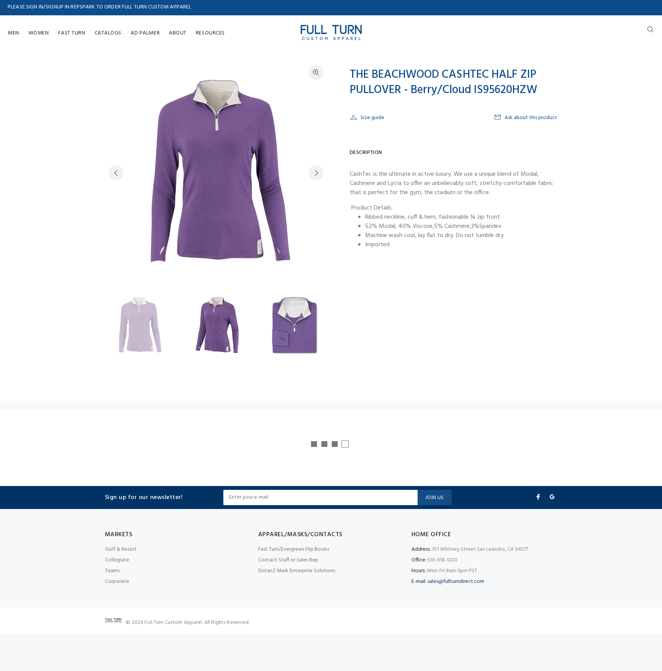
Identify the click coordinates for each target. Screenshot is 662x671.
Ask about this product (531, 117)
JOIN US (434, 497)
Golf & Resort (121, 549)
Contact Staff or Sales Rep (288, 560)
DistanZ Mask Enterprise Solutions (296, 570)
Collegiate (117, 560)
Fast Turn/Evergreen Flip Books (293, 549)
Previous (116, 172)
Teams (112, 570)
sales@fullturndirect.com (456, 581)
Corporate (117, 581)
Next (316, 172)
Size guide (372, 117)
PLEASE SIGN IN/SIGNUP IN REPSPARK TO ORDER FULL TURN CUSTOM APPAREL (99, 7)
